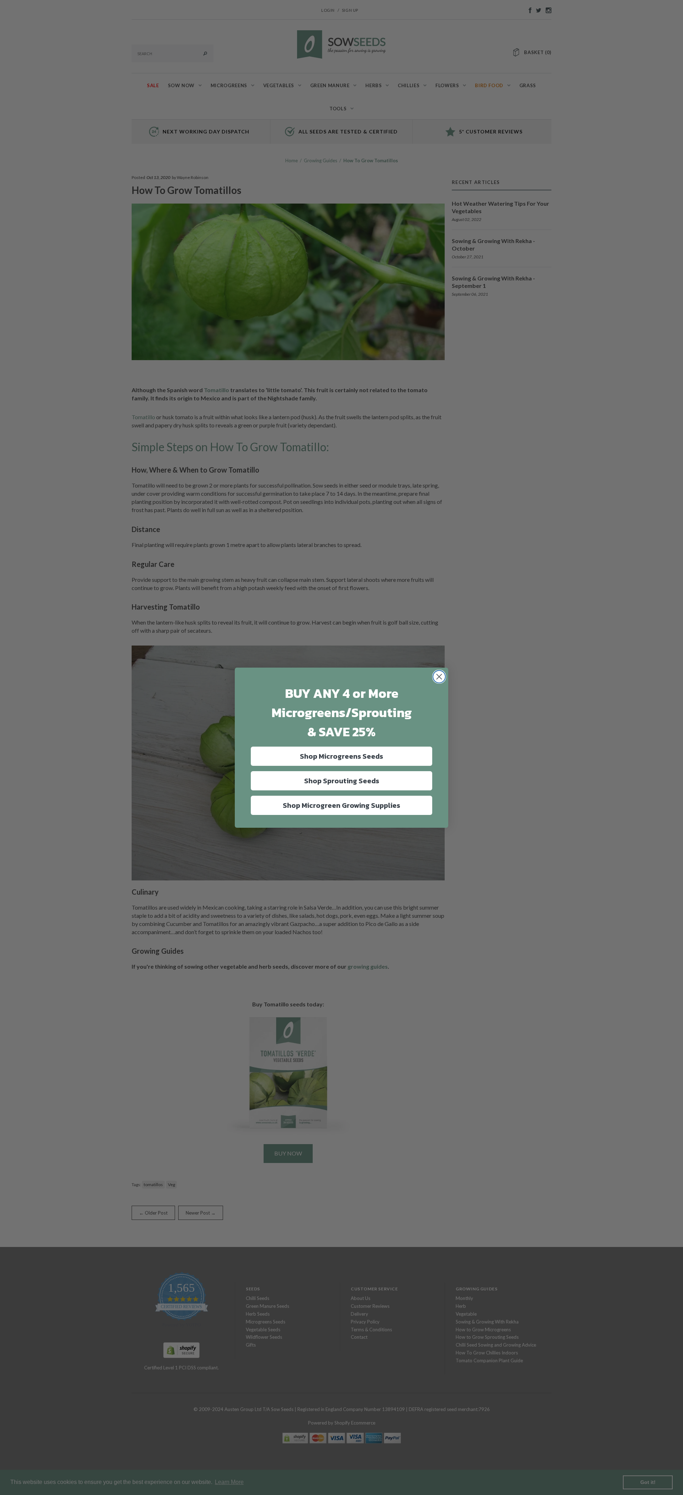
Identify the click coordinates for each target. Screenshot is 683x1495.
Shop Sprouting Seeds (341, 780)
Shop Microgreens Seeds (341, 756)
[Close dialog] (439, 676)
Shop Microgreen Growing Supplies (341, 805)
